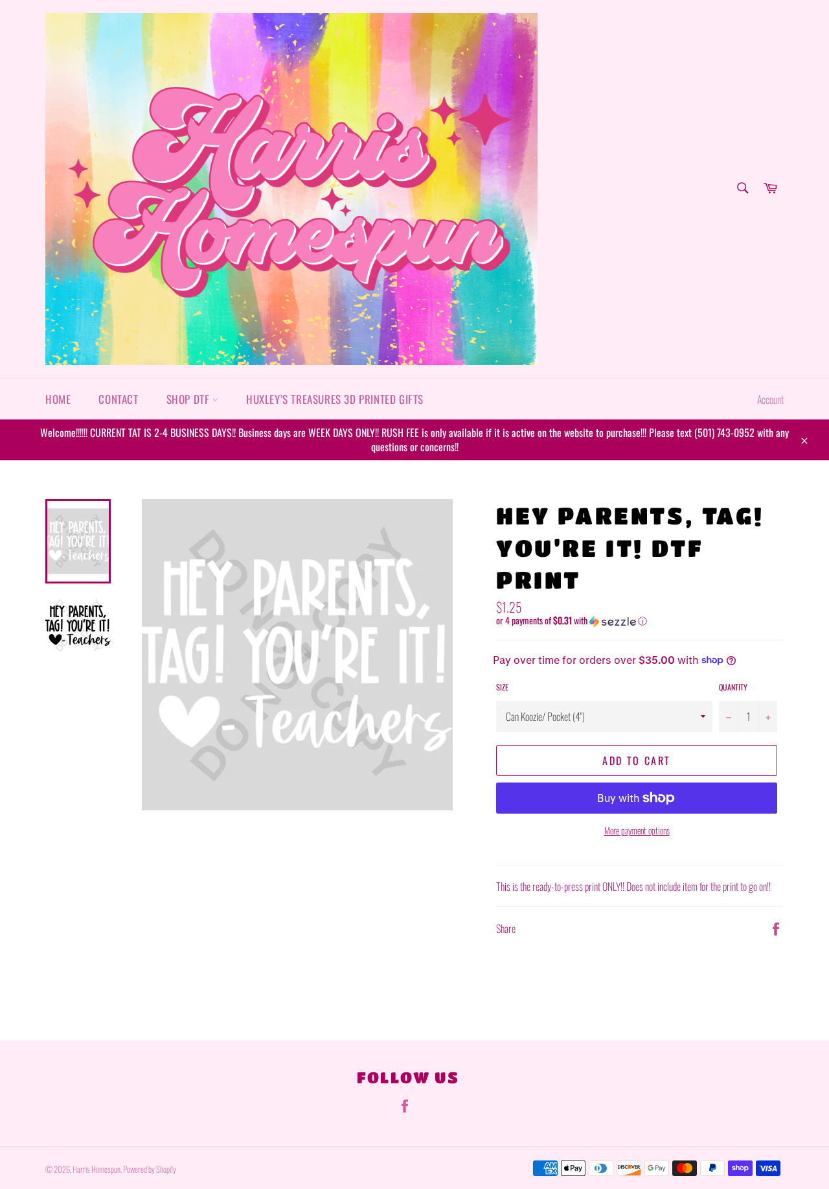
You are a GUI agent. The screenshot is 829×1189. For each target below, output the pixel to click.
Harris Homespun (96, 1169)
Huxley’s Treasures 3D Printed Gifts (335, 399)
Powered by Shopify (149, 1169)
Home (58, 399)
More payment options (637, 830)
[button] (640, 620)
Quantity (733, 687)
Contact (118, 399)
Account (770, 399)
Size (502, 687)
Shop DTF (189, 399)
